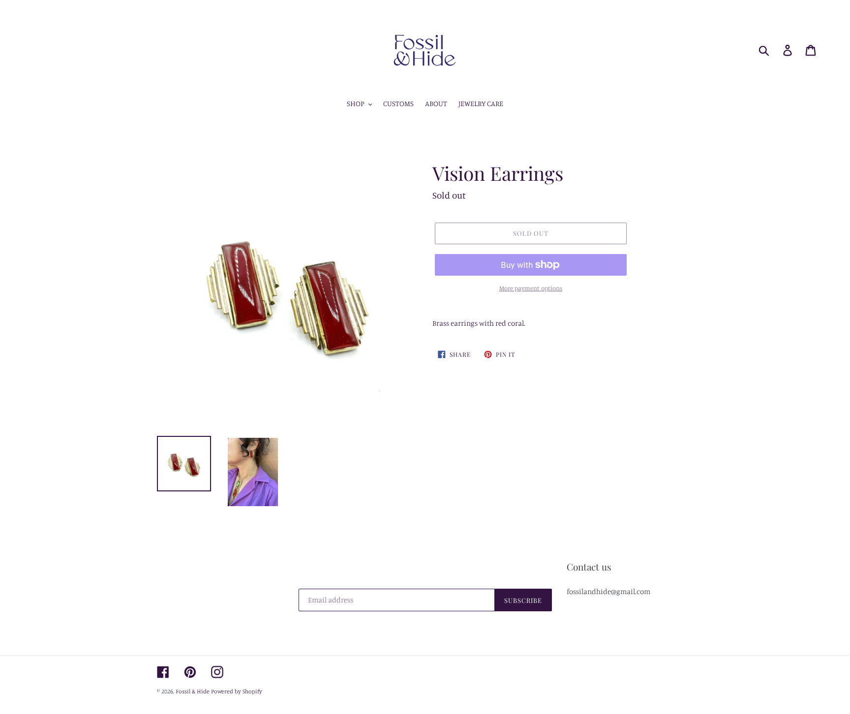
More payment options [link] (530, 288)
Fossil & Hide (193, 691)
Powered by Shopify (236, 691)
